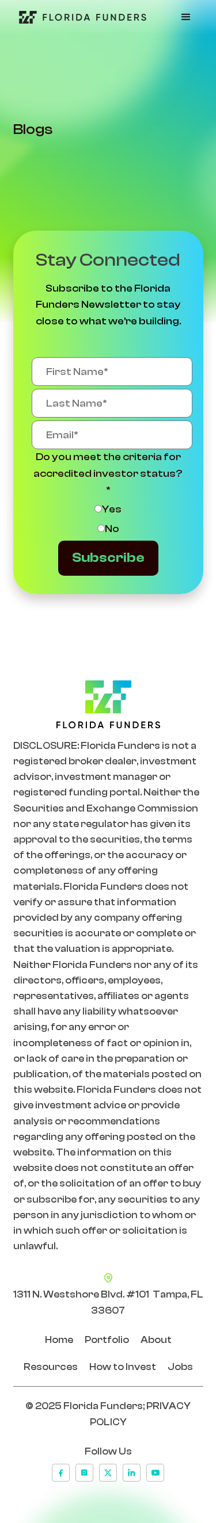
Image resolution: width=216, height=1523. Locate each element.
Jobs (180, 1366)
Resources (51, 1366)
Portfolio (107, 1339)
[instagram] (84, 1473)
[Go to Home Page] (79, 17)
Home (59, 1339)
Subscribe (108, 557)
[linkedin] (132, 1473)
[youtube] (155, 1473)
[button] (186, 17)
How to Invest (122, 1366)
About (156, 1339)
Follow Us (108, 1451)
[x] (108, 1473)
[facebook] (61, 1473)
